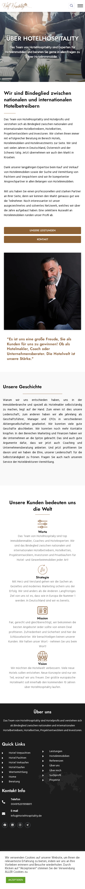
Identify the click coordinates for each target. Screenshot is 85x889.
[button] (72, 6)
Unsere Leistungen (43, 230)
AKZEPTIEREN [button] (15, 880)
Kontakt (42, 239)
